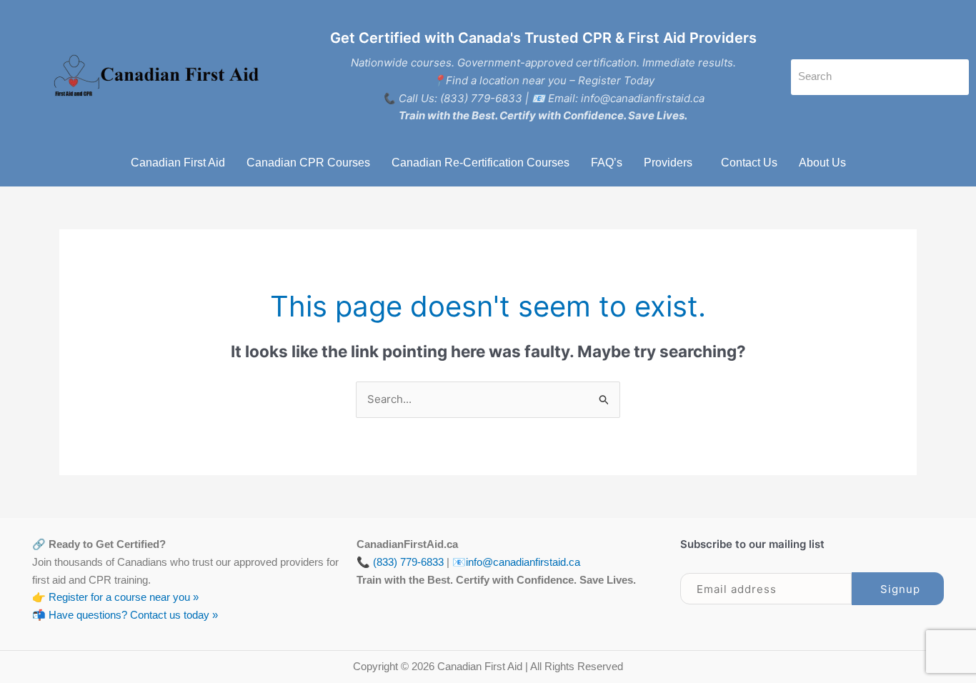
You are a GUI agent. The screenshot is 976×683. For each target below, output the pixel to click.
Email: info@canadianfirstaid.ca (626, 98)
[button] (671, 162)
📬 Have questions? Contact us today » (125, 615)
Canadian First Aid (178, 162)
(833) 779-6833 (408, 562)
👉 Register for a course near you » (115, 597)
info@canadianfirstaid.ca (523, 562)
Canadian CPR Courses (308, 162)
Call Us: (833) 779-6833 (460, 98)
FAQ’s (606, 162)
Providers (668, 162)
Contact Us (749, 162)
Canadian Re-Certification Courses (480, 162)
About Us (822, 162)
